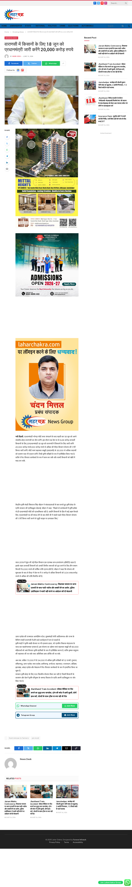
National (40, 26)
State (28, 26)
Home (4, 26)
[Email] (7, 168)
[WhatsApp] (7, 149)
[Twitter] (7, 143)
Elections (73, 26)
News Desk (16, 56)
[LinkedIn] (7, 162)
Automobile (87, 26)
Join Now (71, 706)
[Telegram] (7, 156)
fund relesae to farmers (19, 738)
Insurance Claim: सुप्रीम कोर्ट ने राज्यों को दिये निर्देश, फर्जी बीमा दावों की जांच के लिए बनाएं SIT (112, 118)
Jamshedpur (16, 26)
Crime (62, 26)
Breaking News (11, 38)
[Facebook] (7, 137)
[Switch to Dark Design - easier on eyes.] (128, 26)
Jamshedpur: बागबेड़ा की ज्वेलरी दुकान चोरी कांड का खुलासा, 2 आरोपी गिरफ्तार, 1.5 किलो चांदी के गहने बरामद (67, 805)
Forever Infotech (79, 840)
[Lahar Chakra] (15, 14)
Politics (52, 26)
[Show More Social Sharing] (63, 63)
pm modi (35, 738)
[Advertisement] (81, 14)
